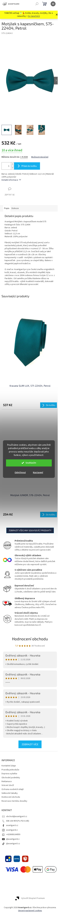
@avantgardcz (13, 839)
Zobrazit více (30, 744)
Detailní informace (10, 180)
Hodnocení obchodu (30, 638)
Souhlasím (31, 462)
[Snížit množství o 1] (12, 168)
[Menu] (53, 4)
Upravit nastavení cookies (30, 910)
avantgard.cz (12, 825)
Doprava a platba (9, 773)
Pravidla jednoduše (10, 769)
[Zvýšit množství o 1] (12, 164)
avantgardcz (12, 830)
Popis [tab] (6, 208)
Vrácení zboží (8, 785)
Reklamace (7, 781)
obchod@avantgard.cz (16, 816)
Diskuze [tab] (15, 208)
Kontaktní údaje (9, 765)
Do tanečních (34, 16)
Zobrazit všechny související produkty (30, 530)
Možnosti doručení (39, 157)
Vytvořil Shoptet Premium (33, 898)
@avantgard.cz (13, 843)
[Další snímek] (56, 80)
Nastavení (38, 472)
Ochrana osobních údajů (13, 789)
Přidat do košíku (29, 166)
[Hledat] (37, 4)
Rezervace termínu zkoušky (14, 801)
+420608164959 (13, 834)
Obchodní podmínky (11, 777)
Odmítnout (20, 472)
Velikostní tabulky (10, 793)
